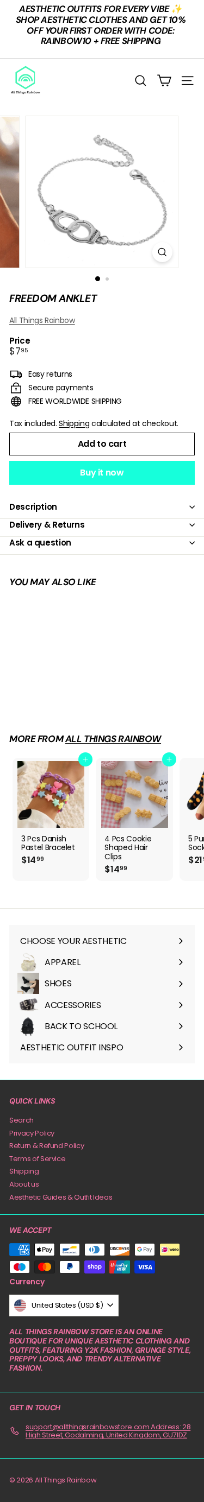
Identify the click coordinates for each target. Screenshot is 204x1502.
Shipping (74, 423)
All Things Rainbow (42, 320)
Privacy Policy (31, 1133)
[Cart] (164, 81)
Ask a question (40, 542)
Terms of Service (37, 1159)
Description (33, 506)
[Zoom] (162, 252)
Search (21, 1120)
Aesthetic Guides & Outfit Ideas (60, 1197)
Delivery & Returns (46, 524)
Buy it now (101, 472)
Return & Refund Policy (46, 1145)
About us (24, 1184)
